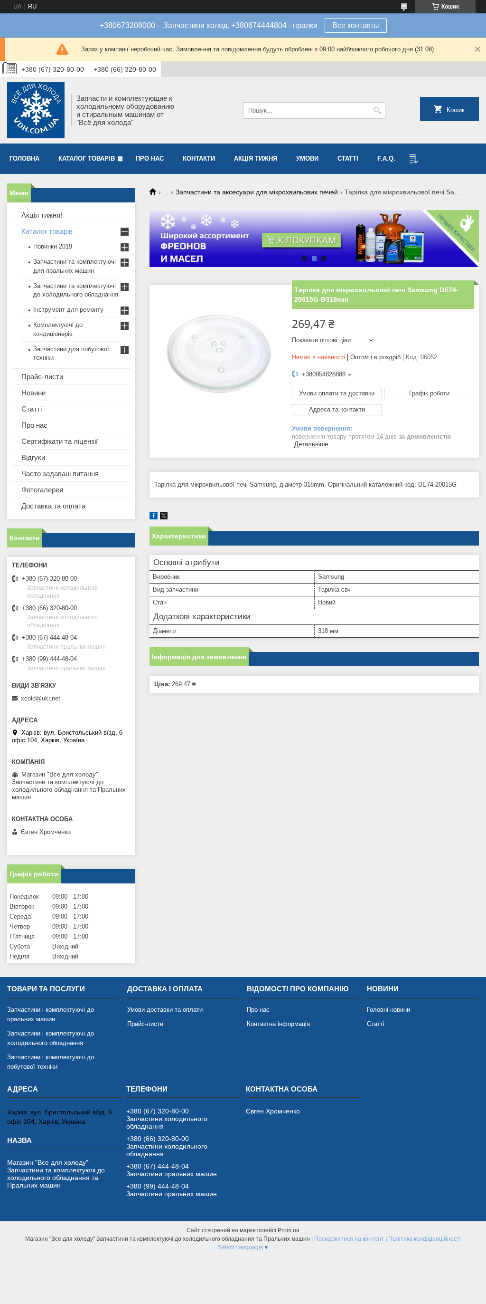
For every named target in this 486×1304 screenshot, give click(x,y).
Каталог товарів (86, 158)
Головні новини (388, 1009)
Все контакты (355, 25)
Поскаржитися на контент (349, 1239)
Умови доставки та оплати (165, 1009)
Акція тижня (255, 158)
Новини (33, 393)
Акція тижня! (41, 215)
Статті (347, 158)
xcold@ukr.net (40, 698)
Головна (24, 158)
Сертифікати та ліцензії (59, 441)
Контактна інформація (278, 1023)
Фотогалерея (42, 490)
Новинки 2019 (52, 246)
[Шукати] (377, 110)
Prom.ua (288, 1230)
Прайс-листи (42, 377)
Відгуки (33, 457)
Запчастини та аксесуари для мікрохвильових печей (257, 192)
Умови (307, 158)
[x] (164, 517)
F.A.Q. (386, 158)
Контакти (199, 158)
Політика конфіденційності (424, 1239)
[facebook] (154, 517)
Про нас (150, 158)
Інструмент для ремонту (68, 309)
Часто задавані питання (60, 474)
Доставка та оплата (53, 506)
